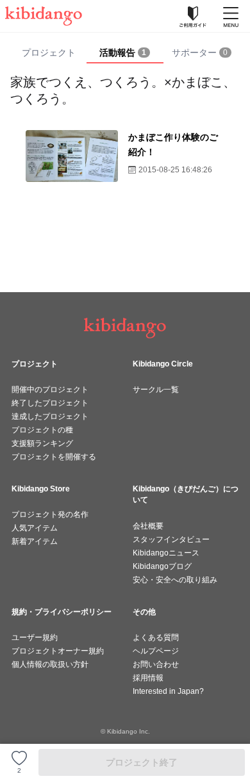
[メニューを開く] (231, 16)
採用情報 (148, 677)
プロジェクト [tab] (49, 52)
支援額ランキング (42, 443)
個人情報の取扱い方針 (50, 664)
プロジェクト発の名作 (50, 514)
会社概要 (148, 526)
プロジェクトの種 (42, 429)
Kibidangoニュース (166, 552)
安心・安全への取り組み (175, 579)
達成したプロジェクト (50, 416)
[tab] (125, 53)
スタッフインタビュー (171, 539)
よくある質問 (156, 637)
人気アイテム (35, 527)
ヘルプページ (156, 650)
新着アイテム (35, 541)
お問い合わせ (156, 664)
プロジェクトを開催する (54, 456)
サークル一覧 (156, 389)
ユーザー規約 (35, 637)
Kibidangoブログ (162, 566)
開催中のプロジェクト (50, 389)
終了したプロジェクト (50, 403)
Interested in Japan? (168, 691)
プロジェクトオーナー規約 (58, 650)
